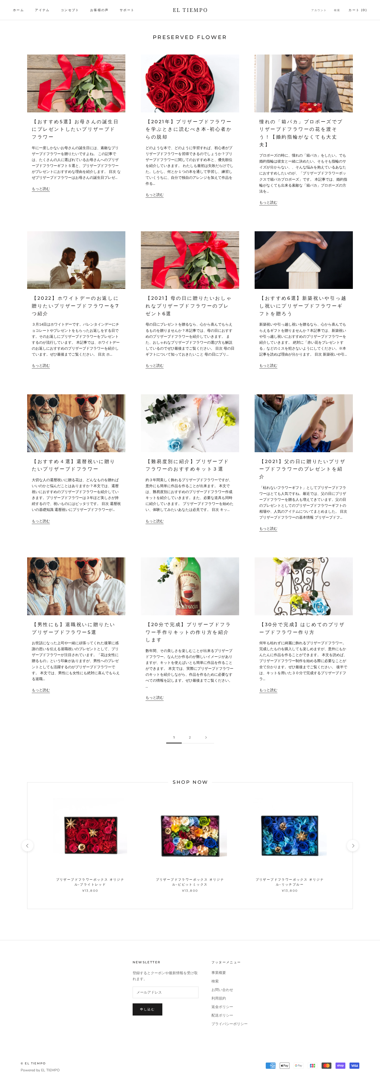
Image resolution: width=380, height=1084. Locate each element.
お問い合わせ (222, 989)
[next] (352, 845)
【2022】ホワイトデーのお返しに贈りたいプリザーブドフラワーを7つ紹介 (75, 305)
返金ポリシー (222, 1006)
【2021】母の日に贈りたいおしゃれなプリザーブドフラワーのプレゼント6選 (189, 305)
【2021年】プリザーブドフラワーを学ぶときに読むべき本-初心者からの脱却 (189, 129)
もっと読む (41, 188)
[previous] (27, 845)
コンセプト (70, 10)
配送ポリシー (222, 1015)
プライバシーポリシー (229, 1023)
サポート (127, 10)
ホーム (18, 10)
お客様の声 (99, 10)
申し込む (147, 1009)
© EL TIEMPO (33, 1063)
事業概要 (218, 972)
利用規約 (218, 998)
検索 (337, 10)
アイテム (42, 10)
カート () (357, 10)
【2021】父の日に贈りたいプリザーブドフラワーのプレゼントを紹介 (302, 469)
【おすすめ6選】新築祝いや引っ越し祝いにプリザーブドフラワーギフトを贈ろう (303, 305)
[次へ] (206, 737)
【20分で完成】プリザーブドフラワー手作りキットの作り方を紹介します (188, 632)
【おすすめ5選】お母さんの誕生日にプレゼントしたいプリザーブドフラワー (75, 129)
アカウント (319, 10)
